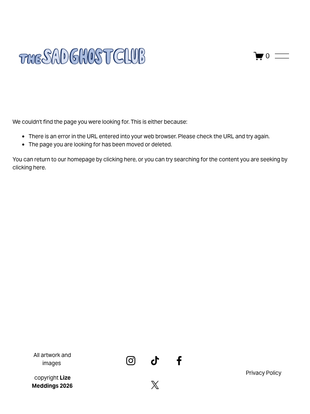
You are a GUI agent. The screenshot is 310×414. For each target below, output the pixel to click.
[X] (155, 385)
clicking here (119, 159)
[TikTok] (155, 360)
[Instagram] (130, 360)
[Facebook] (179, 360)
